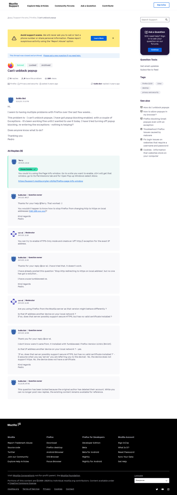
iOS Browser (53, 457)
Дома (10, 18)
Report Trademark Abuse (20, 443)
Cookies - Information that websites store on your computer (155, 153)
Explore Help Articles (38, 6)
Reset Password (126, 452)
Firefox (33, 18)
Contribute (107, 6)
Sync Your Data (125, 457)
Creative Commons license (22, 483)
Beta (84, 447)
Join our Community (18, 457)
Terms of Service (31, 489)
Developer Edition (91, 443)
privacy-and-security (150, 92)
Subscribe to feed (149, 69)
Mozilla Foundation (70, 475)
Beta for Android (90, 452)
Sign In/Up (161, 5)
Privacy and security (29, 84)
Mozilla (14, 425)
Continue (155, 50)
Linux (159, 84)
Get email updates (149, 66)
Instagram (168, 489)
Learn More (99, 38)
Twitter (11, 452)
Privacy (47, 489)
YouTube (163, 489)
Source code (14, 447)
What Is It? (123, 447)
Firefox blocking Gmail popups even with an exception (154, 122)
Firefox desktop (54, 447)
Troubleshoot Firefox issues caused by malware (154, 132)
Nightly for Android (92, 461)
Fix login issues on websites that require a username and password (155, 142)
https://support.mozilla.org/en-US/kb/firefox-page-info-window (50, 181)
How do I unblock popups (156, 107)
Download (52, 443)
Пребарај (166, 20)
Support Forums (21, 18)
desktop (145, 88)
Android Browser (55, 452)
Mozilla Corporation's (23, 475)
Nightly (86, 457)
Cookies (58, 489)
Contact (70, 489)
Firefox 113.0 (147, 84)
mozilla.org (13, 489)
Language (138, 476)
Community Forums (65, 6)
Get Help (122, 461)
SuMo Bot (21, 98)
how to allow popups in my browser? (155, 113)
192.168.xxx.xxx (37, 211)
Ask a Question (88, 6)
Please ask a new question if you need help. (62, 56)
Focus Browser (54, 461)
